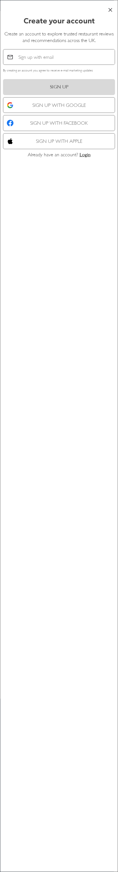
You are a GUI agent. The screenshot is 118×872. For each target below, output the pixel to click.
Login (85, 154)
